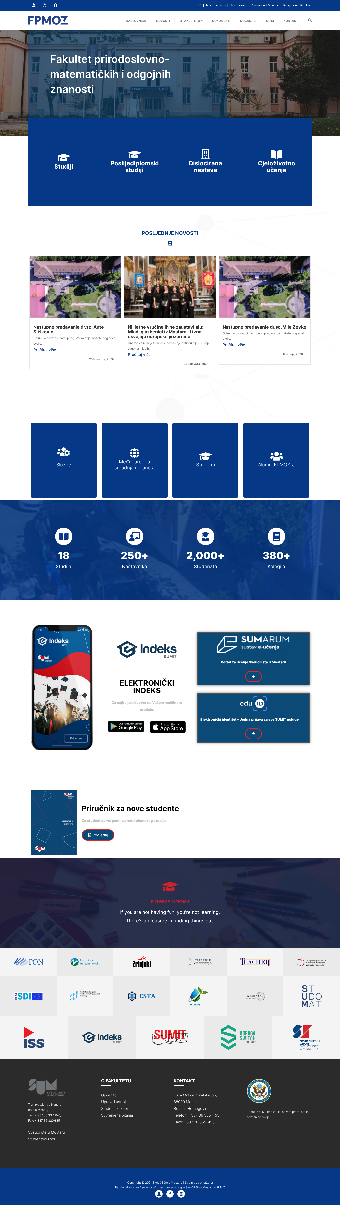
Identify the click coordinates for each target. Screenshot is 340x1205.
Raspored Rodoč (297, 5)
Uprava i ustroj (113, 1101)
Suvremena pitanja (117, 1115)
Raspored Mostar (265, 5)
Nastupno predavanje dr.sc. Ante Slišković (68, 329)
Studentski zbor (41, 1139)
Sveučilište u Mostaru (46, 1132)
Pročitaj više (44, 349)
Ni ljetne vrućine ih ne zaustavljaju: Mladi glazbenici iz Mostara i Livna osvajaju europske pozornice (165, 331)
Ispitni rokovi (216, 5)
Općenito (109, 1095)
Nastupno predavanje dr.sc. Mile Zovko (264, 326)
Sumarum (238, 5)
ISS (199, 5)
